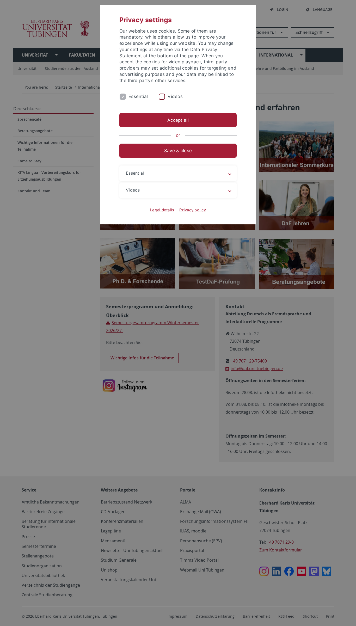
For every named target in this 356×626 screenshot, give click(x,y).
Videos (175, 96)
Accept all (178, 120)
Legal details (162, 209)
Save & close (178, 150)
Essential (138, 96)
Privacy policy (192, 209)
